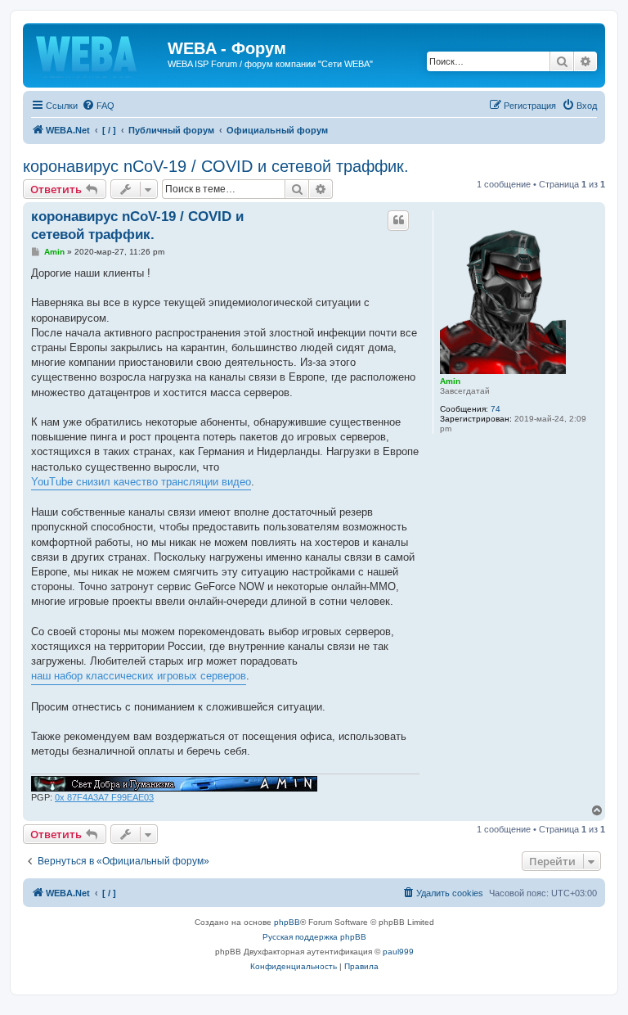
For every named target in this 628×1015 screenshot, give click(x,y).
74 (495, 408)
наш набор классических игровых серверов (138, 676)
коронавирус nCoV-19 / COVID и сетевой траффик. (216, 166)
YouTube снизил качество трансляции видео (141, 482)
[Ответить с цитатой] (398, 220)
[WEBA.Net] (97, 53)
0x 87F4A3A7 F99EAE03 (104, 797)
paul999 (398, 951)
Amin (450, 381)
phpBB (287, 922)
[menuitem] (98, 105)
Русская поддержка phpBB (314, 936)
